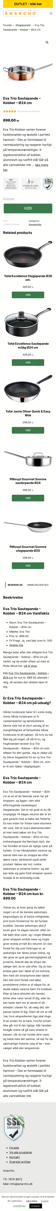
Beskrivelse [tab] (15, 585)
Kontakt (14, 1157)
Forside (7, 25)
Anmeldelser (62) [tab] (38, 585)
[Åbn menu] (51, 13)
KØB (28, 208)
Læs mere (31, 1200)
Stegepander (23, 25)
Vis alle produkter (20, 1152)
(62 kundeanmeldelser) (28, 111)
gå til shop (30, 665)
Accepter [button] (35, 1206)
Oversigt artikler (20, 1161)
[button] (47, 42)
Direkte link (16, 645)
